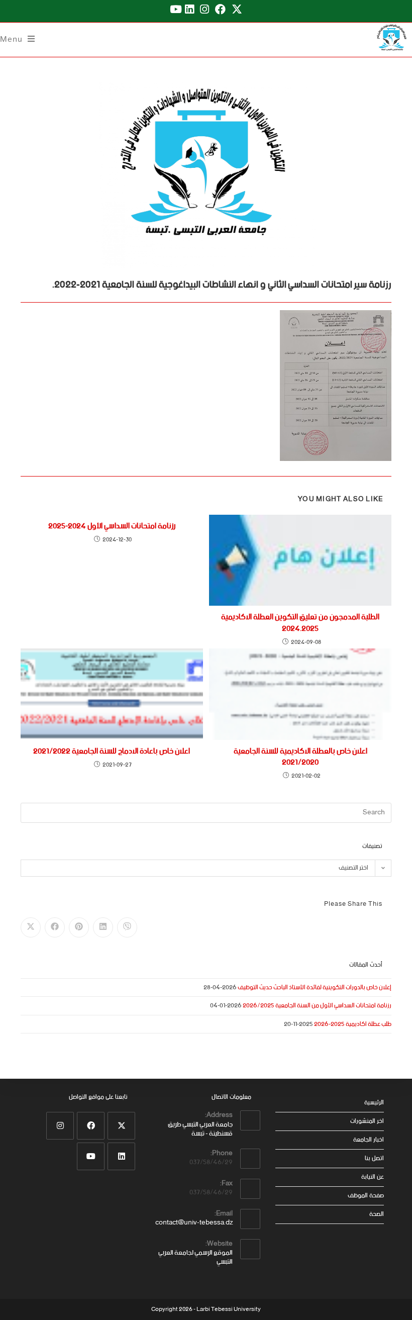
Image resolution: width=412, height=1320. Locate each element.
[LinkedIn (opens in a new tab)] (189, 9)
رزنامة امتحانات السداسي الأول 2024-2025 (111, 526)
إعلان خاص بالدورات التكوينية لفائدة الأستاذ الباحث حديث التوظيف (314, 987)
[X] (121, 1126)
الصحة (376, 1214)
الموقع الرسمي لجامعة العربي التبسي (195, 1257)
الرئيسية (374, 1102)
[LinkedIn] (121, 1156)
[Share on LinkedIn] (103, 927)
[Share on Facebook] (55, 927)
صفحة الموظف (366, 1195)
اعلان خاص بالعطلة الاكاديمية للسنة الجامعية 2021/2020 (300, 757)
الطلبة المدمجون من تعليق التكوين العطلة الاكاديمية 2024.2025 (300, 623)
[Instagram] (60, 1126)
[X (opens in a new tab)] (237, 9)
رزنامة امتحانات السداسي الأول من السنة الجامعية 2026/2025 (317, 1005)
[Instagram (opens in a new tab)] (204, 9)
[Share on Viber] (127, 927)
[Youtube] (91, 1156)
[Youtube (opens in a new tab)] (174, 9)
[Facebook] (91, 1126)
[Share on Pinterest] (79, 927)
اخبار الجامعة (368, 1140)
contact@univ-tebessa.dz (194, 1222)
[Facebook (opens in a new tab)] (220, 9)
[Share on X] (31, 927)
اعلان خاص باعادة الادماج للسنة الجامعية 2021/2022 (111, 751)
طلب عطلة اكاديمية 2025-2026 (352, 1024)
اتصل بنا (374, 1158)
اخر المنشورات (367, 1121)
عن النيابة (372, 1177)
